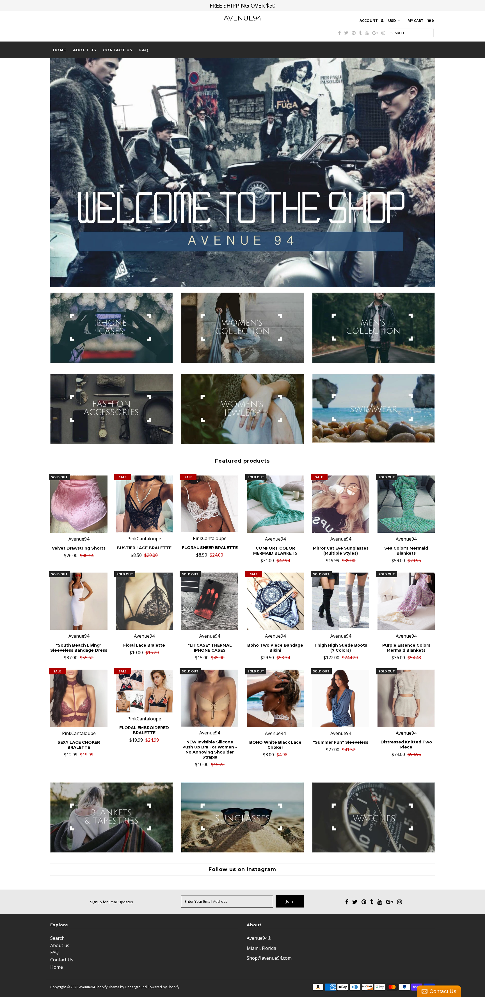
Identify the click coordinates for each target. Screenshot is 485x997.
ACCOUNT (369, 20)
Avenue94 (243, 18)
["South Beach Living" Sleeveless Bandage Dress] (78, 601)
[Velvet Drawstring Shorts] (78, 504)
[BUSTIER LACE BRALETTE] (144, 504)
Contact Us (117, 50)
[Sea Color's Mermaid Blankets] (406, 504)
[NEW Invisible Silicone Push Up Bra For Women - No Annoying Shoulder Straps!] (209, 698)
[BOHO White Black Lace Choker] (275, 698)
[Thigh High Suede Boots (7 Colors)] (340, 601)
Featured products (242, 461)
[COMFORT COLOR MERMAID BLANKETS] (275, 504)
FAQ (144, 50)
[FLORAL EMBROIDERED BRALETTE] (144, 691)
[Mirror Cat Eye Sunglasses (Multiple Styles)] (340, 504)
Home (59, 50)
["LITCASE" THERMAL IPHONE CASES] (209, 601)
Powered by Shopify (163, 987)
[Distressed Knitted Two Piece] (406, 698)
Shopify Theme (107, 987)
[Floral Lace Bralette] (144, 601)
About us (84, 50)
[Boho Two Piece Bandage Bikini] (275, 601)
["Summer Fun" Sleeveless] (340, 698)
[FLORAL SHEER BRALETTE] (209, 503)
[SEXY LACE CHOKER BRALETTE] (78, 698)
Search (57, 938)
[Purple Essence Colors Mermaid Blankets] (406, 601)
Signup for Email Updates (111, 901)
